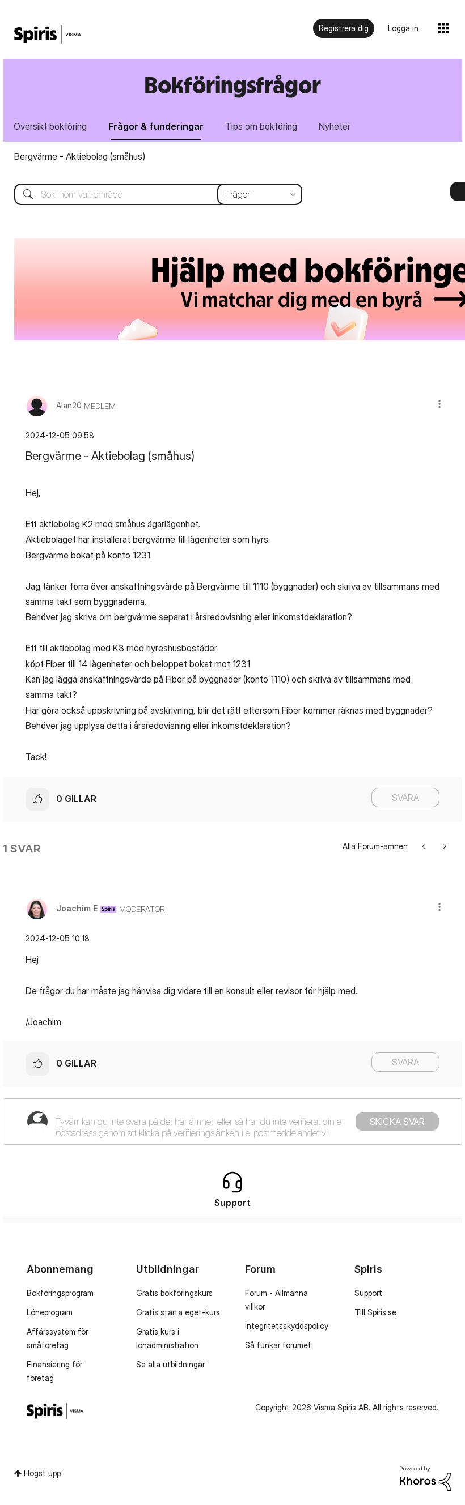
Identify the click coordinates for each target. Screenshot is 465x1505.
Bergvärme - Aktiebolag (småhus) (79, 156)
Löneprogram (50, 1312)
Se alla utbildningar (170, 1364)
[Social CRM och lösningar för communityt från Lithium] (425, 1477)
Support (368, 1293)
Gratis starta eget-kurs (178, 1312)
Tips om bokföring (261, 126)
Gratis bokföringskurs (174, 1293)
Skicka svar (397, 1121)
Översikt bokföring (50, 126)
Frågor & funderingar (156, 126)
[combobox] (149, 194)
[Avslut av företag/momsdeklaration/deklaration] (424, 845)
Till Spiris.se (375, 1312)
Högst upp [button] (42, 1473)
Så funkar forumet (278, 1345)
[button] (439, 403)
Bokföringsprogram (60, 1293)
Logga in (403, 28)
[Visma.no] (47, 34)
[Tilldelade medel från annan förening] (444, 845)
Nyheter (334, 126)
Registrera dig (344, 28)
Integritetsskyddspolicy (286, 1326)
